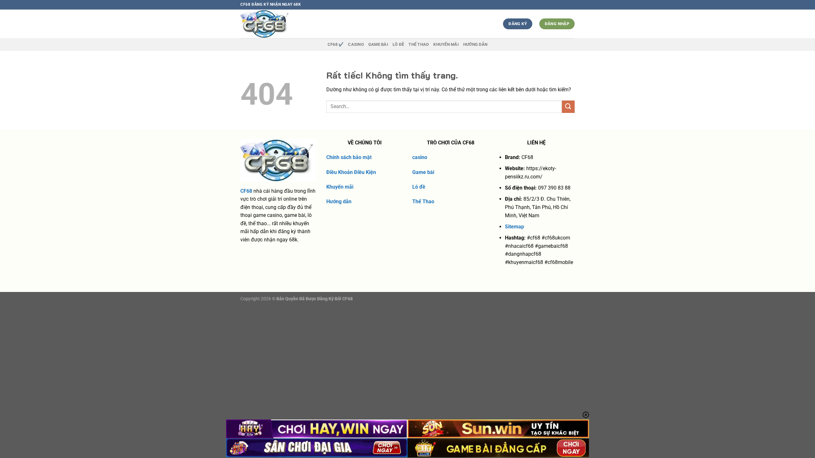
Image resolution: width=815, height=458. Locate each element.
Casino (356, 44)
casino (419, 157)
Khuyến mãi (339, 187)
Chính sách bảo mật (349, 157)
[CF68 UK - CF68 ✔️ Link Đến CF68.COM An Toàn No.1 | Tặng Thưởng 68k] (277, 24)
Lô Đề (398, 44)
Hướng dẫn (475, 44)
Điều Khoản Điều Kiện (351, 172)
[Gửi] (568, 107)
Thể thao (418, 44)
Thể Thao (423, 201)
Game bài (423, 172)
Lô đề (418, 187)
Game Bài (378, 44)
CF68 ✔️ (336, 44)
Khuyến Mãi (446, 44)
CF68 (246, 191)
